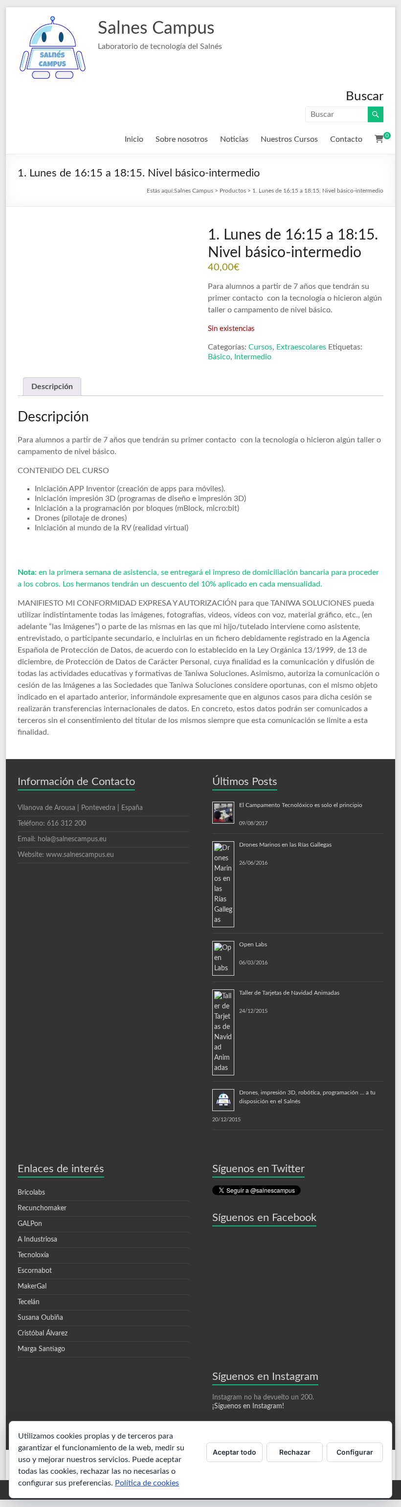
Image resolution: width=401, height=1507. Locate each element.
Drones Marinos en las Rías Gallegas (285, 845)
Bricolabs (31, 1192)
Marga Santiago (41, 1349)
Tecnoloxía (33, 1255)
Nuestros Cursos (289, 139)
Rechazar (295, 1452)
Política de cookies (147, 1483)
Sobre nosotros (182, 139)
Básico (219, 357)
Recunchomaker (42, 1208)
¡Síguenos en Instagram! (248, 1406)
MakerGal (32, 1286)
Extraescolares (301, 347)
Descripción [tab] (52, 387)
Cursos (260, 347)
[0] (379, 139)
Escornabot (35, 1270)
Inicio (134, 139)
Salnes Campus (156, 28)
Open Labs (253, 944)
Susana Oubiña (40, 1317)
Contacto (346, 139)
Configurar (354, 1452)
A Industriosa (37, 1239)
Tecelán (29, 1302)
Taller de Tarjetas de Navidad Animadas (289, 993)
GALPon (30, 1224)
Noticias (234, 139)
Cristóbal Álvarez (42, 1333)
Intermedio (252, 357)
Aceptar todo (234, 1452)
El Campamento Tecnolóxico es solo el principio (300, 805)
